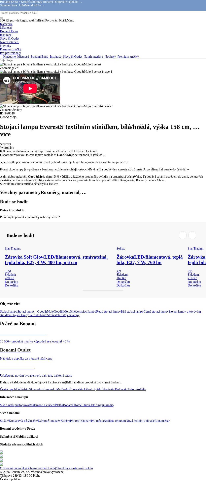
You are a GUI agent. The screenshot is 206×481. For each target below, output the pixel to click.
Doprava (23, 405)
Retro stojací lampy (108, 311)
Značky (33, 420)
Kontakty (15, 420)
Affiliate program (115, 420)
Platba (59, 405)
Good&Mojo (62, 311)
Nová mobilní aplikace (140, 420)
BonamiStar (162, 420)
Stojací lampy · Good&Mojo (35, 311)
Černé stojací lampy (156, 311)
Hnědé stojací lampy (83, 311)
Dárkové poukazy (49, 420)
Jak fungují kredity (102, 405)
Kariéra (65, 420)
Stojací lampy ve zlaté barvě (29, 315)
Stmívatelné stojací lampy (63, 315)
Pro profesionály (80, 420)
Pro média (97, 420)
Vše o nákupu (9, 405)
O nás (24, 420)
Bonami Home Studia (77, 405)
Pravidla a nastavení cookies (75, 468)
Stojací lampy (8, 311)
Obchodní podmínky (13, 468)
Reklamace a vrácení (42, 405)
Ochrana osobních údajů (41, 468)
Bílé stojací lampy (132, 311)
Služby (4, 420)
